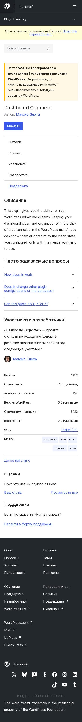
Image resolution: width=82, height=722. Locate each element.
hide (63, 439)
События (50, 594)
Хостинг (10, 565)
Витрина (50, 550)
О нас (8, 550)
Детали (15, 142)
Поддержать (55, 601)
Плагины (50, 565)
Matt (10, 630)
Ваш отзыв (13, 492)
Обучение (12, 586)
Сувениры (53, 609)
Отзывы (15, 153)
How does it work (18, 275)
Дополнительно (17, 460)
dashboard (50, 439)
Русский (21, 664)
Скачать (13, 126)
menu (72, 439)
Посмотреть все (64, 492)
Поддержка (18, 186)
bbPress (12, 637)
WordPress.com (18, 622)
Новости (11, 558)
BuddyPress (15, 645)
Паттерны (51, 572)
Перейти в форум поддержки (28, 524)
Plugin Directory (15, 19)
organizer (60, 448)
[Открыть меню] (75, 6)
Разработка (18, 175)
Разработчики (15, 601)
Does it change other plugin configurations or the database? (29, 289)
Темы (47, 558)
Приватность (14, 572)
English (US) (69, 430)
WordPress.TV (17, 609)
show (72, 448)
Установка (17, 164)
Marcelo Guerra (28, 114)
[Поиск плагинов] (49, 48)
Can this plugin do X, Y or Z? (26, 304)
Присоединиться (56, 586)
